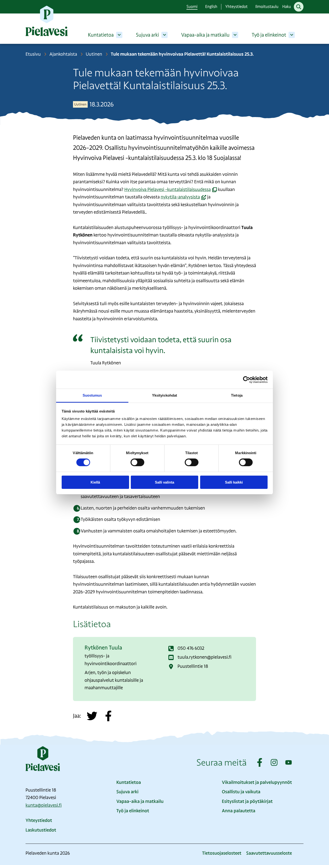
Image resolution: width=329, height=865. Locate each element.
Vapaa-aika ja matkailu (205, 35)
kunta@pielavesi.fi (44, 805)
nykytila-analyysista (183, 197)
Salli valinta (164, 482)
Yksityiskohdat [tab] (164, 395)
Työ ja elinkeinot (269, 35)
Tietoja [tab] (237, 395)
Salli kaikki (234, 482)
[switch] (137, 462)
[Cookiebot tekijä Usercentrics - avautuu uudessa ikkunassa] (246, 379)
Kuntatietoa (101, 35)
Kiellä (95, 482)
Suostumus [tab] (92, 395)
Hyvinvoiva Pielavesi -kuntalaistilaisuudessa (170, 189)
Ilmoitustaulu (266, 6)
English (211, 6)
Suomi (191, 6)
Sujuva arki (147, 35)
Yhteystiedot (236, 6)
